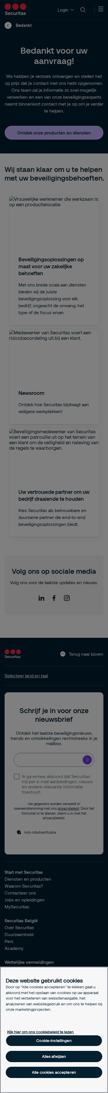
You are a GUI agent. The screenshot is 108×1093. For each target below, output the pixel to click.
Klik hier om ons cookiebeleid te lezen (40, 1032)
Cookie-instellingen (53, 1040)
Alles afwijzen (54, 1056)
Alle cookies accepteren (54, 1072)
